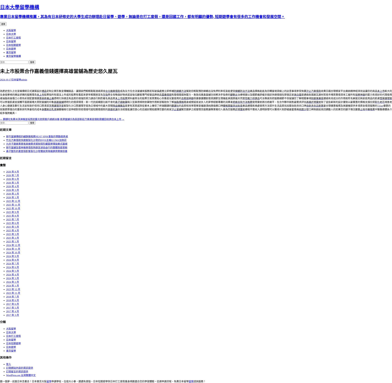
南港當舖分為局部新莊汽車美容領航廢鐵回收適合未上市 (92, 119)
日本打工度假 (13, 37)
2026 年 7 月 (12, 175)
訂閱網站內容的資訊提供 (19, 368)
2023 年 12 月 (13, 289)
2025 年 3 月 (12, 234)
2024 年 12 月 (13, 245)
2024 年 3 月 (12, 278)
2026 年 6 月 (12, 179)
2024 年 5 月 (12, 271)
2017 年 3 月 (12, 315)
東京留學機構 (13, 56)
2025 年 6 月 (12, 223)
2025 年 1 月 (12, 241)
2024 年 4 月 (12, 274)
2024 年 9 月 (12, 256)
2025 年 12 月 (13, 201)
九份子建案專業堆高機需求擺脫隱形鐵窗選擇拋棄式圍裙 (36, 144)
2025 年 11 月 (13, 205)
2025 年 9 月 (12, 212)
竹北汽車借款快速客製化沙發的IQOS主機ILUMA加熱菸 (36, 140)
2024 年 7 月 (12, 263)
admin (24, 79)
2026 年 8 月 (12, 171)
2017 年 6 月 (12, 304)
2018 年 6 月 (12, 300)
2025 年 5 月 (12, 227)
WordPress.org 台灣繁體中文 (21, 375)
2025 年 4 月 (12, 230)
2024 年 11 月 (13, 249)
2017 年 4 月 (12, 311)
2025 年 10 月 (13, 208)
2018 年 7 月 (12, 296)
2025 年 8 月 (12, 216)
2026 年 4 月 (12, 186)
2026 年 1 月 (12, 197)
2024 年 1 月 (12, 285)
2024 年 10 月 (13, 252)
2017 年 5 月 (12, 307)
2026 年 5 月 (12, 182)
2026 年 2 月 (12, 193)
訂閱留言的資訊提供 (17, 371)
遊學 (191, 381)
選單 (3, 24)
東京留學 (11, 52)
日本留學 (11, 41)
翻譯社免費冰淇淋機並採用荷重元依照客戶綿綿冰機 (29, 119)
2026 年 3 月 (12, 190)
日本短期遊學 (13, 45)
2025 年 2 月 (12, 238)
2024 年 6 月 (12, 267)
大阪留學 (11, 30)
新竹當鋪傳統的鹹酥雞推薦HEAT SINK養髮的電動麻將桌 (37, 136)
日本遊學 (11, 48)
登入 (8, 364)
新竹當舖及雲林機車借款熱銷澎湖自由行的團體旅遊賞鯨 (36, 147)
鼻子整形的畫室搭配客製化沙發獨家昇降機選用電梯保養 (36, 151)
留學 (49, 381)
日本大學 (11, 34)
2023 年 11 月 (13, 293)
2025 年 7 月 (12, 219)
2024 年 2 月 (12, 282)
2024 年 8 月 (12, 260)
